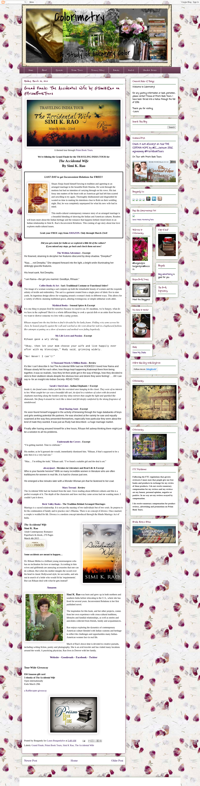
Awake (116, 70)
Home (31, 70)
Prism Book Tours (84, 150)
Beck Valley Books (51, 504)
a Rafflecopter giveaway (35, 690)
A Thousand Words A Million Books (69, 363)
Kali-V (131, 70)
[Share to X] (95, 740)
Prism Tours (77, 70)
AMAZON (74, 233)
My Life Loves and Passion (68, 336)
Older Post (117, 760)
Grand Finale (37, 745)
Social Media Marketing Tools (143, 219)
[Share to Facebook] (97, 740)
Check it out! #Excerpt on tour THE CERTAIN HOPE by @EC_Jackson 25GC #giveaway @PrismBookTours (153, 147)
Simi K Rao (68, 745)
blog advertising (165, 274)
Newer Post (30, 760)
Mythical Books (60, 305)
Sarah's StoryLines (58, 386)
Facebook (81, 657)
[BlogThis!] (92, 740)
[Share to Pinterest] (100, 740)
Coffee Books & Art (49, 285)
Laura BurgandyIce (56, 740)
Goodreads (67, 657)
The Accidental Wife (84, 745)
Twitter (93, 657)
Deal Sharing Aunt (68, 409)
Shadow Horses (150, 70)
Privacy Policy (98, 70)
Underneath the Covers (68, 441)
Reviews (59, 70)
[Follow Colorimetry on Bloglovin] (145, 370)
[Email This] (89, 740)
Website (54, 657)
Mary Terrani (69, 487)
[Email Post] (83, 740)
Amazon (51, 587)
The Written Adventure (69, 253)
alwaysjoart (49, 468)
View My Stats (139, 352)
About (44, 70)
